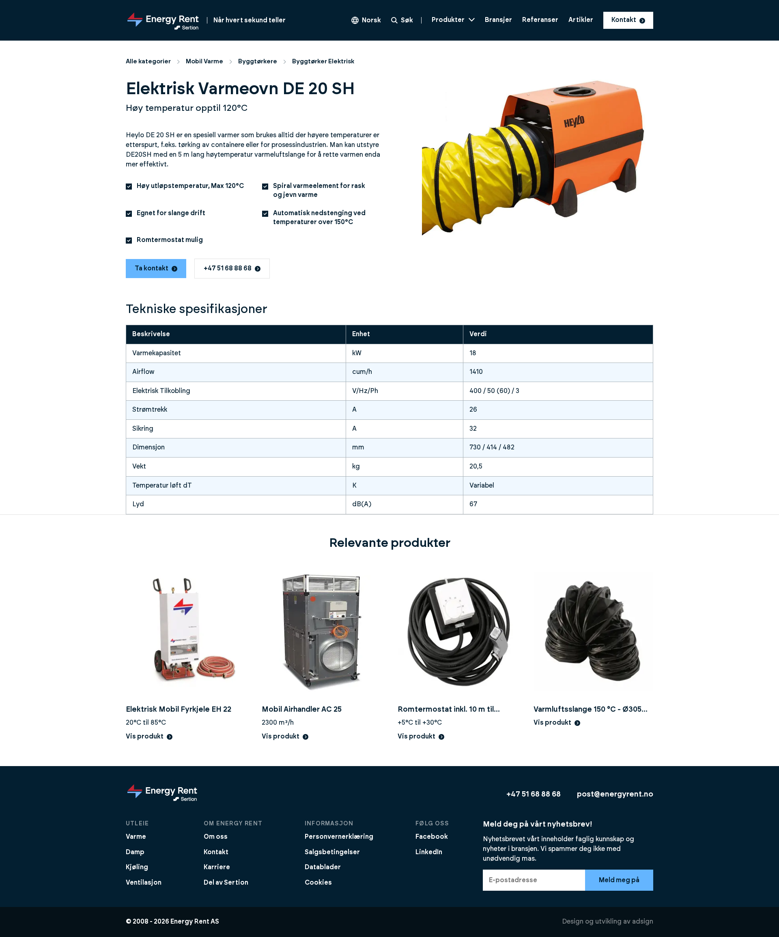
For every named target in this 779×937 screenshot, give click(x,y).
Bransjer (498, 20)
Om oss (216, 836)
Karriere (217, 867)
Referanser (540, 20)
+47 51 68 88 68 (228, 268)
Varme (136, 836)
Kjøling (137, 867)
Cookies (318, 882)
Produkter (448, 20)
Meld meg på (619, 880)
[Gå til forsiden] (162, 800)
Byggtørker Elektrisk (323, 61)
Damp (135, 852)
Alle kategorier (148, 61)
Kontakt (623, 20)
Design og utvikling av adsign (607, 921)
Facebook (431, 836)
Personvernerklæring (339, 836)
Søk (407, 20)
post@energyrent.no (615, 794)
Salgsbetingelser (332, 852)
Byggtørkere (257, 61)
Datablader (323, 867)
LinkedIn (428, 852)
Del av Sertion (226, 882)
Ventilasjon (143, 882)
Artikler (580, 20)
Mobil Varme (204, 61)
